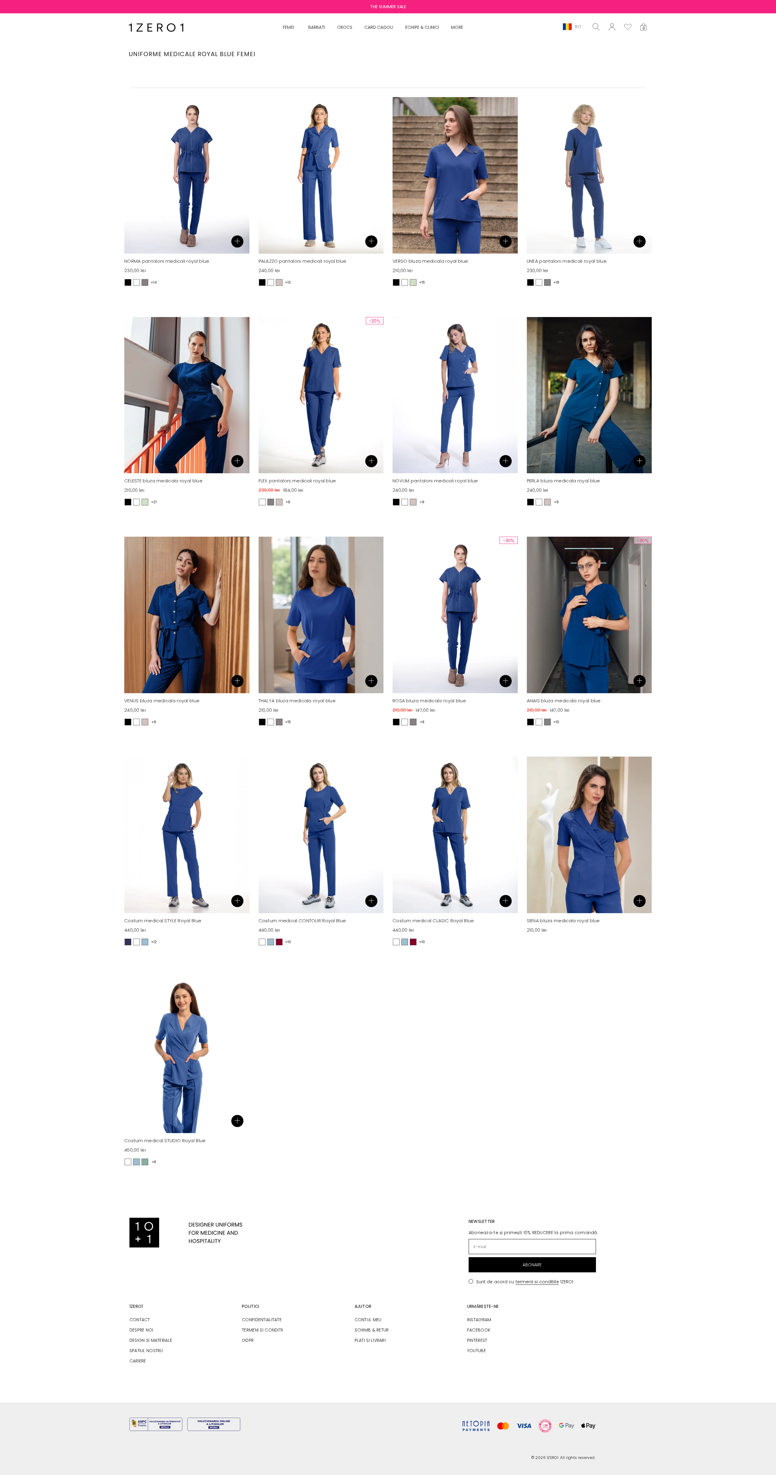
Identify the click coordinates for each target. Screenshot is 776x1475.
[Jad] (145, 1162)
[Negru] (128, 282)
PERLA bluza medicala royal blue (563, 481)
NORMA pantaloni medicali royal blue (166, 261)
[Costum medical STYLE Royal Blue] (186, 835)
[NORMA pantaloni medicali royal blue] (186, 175)
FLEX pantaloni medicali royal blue (297, 481)
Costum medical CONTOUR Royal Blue (302, 920)
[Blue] (145, 942)
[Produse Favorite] (627, 27)
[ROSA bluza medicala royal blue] (455, 615)
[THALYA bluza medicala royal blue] (321, 615)
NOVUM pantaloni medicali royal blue (435, 481)
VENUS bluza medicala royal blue (161, 701)
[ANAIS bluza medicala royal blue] (589, 615)
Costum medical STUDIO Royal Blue (165, 1140)
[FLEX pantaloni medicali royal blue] (321, 395)
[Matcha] (413, 282)
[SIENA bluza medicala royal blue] (589, 835)
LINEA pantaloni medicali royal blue (567, 261)
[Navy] (128, 942)
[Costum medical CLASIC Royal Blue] (455, 835)
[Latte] (279, 282)
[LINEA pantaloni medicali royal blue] (589, 175)
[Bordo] (279, 942)
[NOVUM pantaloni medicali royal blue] (455, 395)
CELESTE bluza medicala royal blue (163, 481)
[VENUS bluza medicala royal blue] (186, 615)
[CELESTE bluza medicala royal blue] (186, 395)
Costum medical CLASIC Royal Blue (433, 920)
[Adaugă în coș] (237, 241)
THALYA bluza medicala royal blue (297, 701)
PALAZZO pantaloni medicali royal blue (302, 261)
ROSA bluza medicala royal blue (429, 701)
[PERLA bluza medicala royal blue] (589, 395)
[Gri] (145, 282)
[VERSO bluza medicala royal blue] (455, 175)
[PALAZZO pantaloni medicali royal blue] (321, 175)
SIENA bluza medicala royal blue (563, 920)
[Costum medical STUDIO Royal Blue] (186, 1055)
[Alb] (136, 282)
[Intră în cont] (612, 27)
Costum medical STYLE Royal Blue (162, 920)
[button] (643, 27)
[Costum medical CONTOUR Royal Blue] (321, 835)
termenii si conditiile (537, 1281)
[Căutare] (596, 27)
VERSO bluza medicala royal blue (430, 261)
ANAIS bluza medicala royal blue (564, 701)
